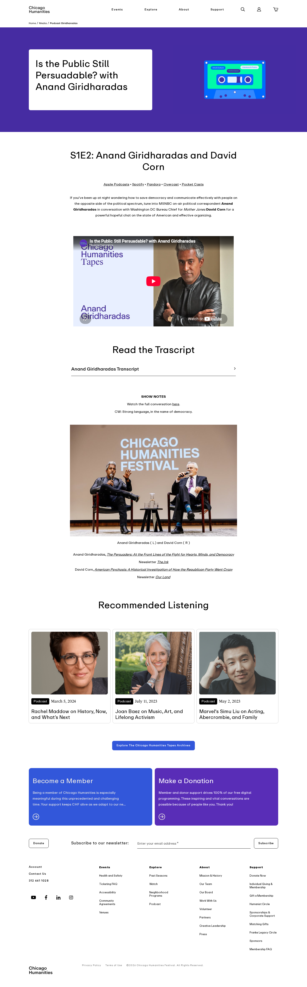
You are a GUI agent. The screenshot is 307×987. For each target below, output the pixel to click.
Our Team (205, 884)
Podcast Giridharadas (63, 23)
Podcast (155, 904)
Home (32, 23)
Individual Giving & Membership (261, 886)
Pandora (154, 184)
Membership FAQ (261, 949)
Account (35, 867)
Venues (104, 912)
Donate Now (258, 875)
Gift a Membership (261, 895)
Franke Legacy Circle (263, 932)
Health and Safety (110, 875)
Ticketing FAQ (108, 884)
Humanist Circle (260, 904)
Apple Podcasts (116, 184)
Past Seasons (158, 875)
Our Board (206, 892)
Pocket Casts (193, 184)
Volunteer (205, 909)
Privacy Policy (91, 965)
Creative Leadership (212, 925)
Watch (153, 884)
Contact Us (37, 874)
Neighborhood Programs (158, 894)
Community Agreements (107, 902)
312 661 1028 (39, 880)
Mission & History (210, 875)
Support (217, 9)
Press (203, 934)
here (175, 404)
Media (43, 23)
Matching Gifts (259, 924)
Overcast (171, 184)
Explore (151, 9)
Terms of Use (113, 965)
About (184, 9)
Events (117, 9)
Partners (205, 917)
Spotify (138, 184)
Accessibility (107, 892)
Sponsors (256, 941)
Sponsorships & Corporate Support (262, 914)
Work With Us (208, 900)
